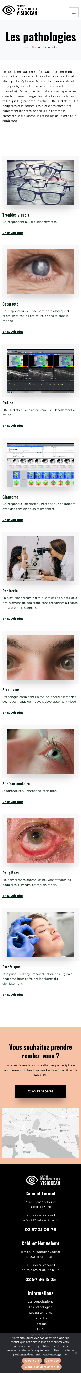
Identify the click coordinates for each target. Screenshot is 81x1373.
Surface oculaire (16, 783)
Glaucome (10, 497)
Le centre (40, 1318)
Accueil (28, 47)
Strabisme (10, 689)
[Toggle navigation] (74, 12)
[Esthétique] (40, 934)
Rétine (7, 402)
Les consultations (40, 1301)
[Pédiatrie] (40, 558)
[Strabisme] (40, 657)
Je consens (32, 1360)
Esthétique (11, 966)
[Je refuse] (76, 1353)
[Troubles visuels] (40, 182)
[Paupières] (40, 840)
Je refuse (52, 1360)
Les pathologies (40, 1307)
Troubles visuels (15, 215)
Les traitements (40, 1312)
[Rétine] (40, 370)
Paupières (10, 873)
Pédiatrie (10, 590)
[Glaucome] (40, 464)
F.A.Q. (40, 1329)
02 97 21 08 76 (42, 1091)
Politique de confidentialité (41, 1366)
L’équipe (41, 1324)
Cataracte (10, 304)
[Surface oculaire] (40, 751)
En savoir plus (12, 233)
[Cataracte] (40, 271)
